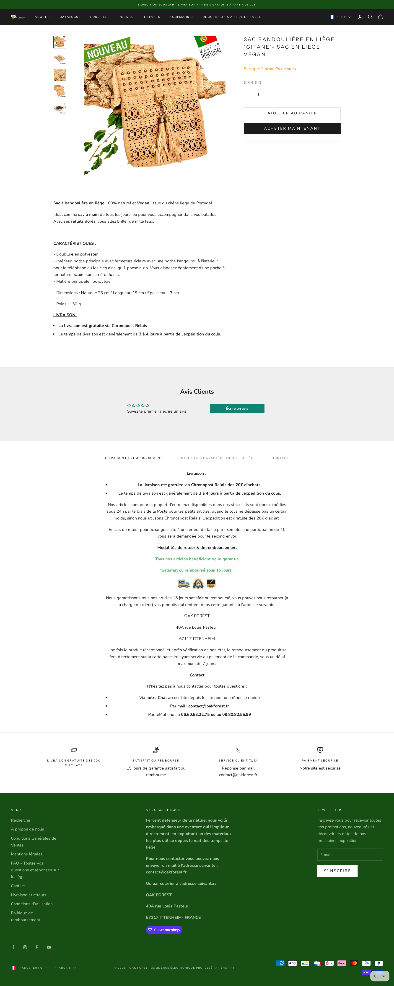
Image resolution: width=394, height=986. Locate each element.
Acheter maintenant (292, 128)
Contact (18, 885)
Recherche (20, 820)
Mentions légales (27, 854)
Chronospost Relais (182, 518)
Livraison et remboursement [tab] (134, 458)
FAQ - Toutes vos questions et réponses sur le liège (35, 869)
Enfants (152, 16)
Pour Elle (100, 16)
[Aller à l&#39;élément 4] (59, 91)
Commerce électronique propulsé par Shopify (193, 967)
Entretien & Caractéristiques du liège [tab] (217, 458)
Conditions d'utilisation (32, 904)
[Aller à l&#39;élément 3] (59, 75)
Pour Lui (127, 16)
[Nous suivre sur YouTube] (49, 947)
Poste (162, 511)
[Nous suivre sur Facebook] (13, 947)
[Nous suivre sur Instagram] (25, 947)
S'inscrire (337, 870)
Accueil (43, 16)
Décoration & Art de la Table (232, 16)
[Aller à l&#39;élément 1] (59, 42)
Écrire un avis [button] (237, 408)
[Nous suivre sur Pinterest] (37, 947)
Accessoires (181, 16)
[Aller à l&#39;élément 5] (59, 107)
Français (63, 967)
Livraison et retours (28, 895)
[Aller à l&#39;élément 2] (59, 58)
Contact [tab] (280, 458)
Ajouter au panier (292, 113)
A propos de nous (27, 829)
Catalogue (70, 16)
